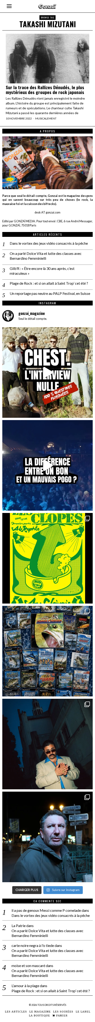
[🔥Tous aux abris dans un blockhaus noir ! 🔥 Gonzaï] (47, 558)
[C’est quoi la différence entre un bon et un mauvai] (47, 465)
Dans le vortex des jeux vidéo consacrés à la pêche (49, 243)
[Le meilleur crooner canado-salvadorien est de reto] (47, 744)
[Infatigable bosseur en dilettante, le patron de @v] (47, 837)
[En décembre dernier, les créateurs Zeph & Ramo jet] (47, 651)
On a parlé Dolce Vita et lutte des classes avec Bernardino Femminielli (46, 255)
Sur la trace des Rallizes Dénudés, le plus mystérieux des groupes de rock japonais (45, 90)
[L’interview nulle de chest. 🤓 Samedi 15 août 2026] (47, 372)
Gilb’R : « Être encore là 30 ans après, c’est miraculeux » (42, 270)
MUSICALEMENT (45, 118)
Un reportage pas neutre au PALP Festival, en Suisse (50, 293)
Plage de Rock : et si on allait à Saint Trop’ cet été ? (49, 283)
